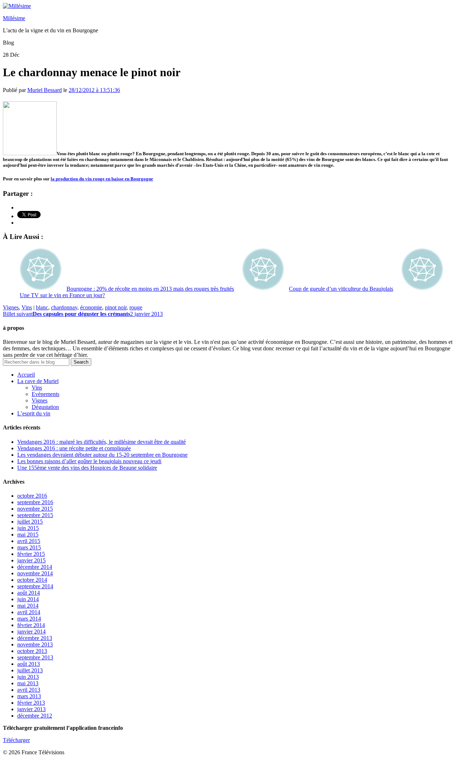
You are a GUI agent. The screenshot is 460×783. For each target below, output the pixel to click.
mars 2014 (29, 619)
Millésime (14, 18)
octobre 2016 (32, 496)
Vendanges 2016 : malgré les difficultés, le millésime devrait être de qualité (101, 442)
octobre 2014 (32, 580)
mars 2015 (29, 547)
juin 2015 (28, 528)
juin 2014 (28, 599)
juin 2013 (28, 677)
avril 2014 (28, 612)
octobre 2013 (32, 651)
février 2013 (31, 703)
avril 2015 (28, 541)
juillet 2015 (30, 522)
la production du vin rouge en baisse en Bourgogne (102, 178)
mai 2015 (27, 534)
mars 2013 (29, 696)
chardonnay (64, 307)
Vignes (11, 307)
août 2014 (28, 593)
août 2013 (28, 664)
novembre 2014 (35, 573)
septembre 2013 (35, 657)
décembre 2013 (34, 638)
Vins (27, 307)
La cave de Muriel (38, 381)
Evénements (45, 394)
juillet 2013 (30, 670)
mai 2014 (27, 606)
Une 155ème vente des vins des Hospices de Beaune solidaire (87, 468)
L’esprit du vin (33, 413)
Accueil (26, 375)
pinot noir (115, 307)
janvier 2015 (31, 560)
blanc (42, 307)
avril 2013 (28, 690)
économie (91, 307)
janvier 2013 (31, 709)
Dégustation (45, 407)
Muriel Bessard (44, 90)
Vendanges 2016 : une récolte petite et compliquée (74, 448)
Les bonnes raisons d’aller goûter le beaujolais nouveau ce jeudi (89, 461)
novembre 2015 (35, 509)
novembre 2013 (35, 644)
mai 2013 (27, 683)
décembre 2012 (34, 716)
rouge (135, 307)
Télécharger (16, 740)
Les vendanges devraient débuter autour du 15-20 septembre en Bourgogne (102, 455)
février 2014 (31, 625)
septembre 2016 (35, 502)
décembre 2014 (34, 567)
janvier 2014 (31, 631)
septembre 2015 (35, 515)
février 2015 (31, 554)
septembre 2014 (35, 586)
